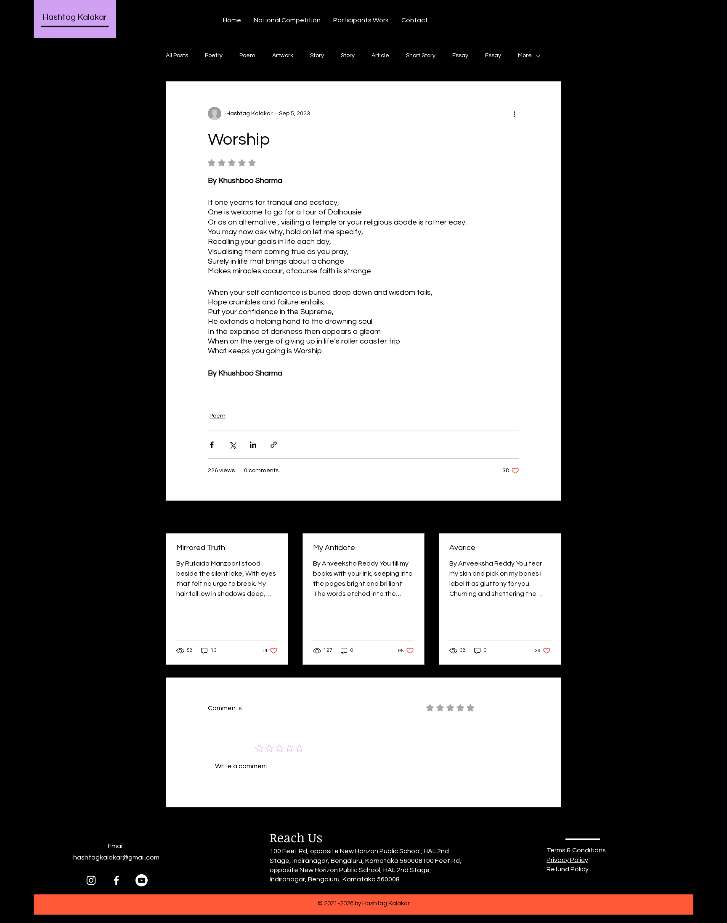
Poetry (214, 55)
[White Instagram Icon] (91, 880)
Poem (247, 55)
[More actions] (514, 113)
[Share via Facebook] (212, 445)
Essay (460, 55)
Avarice (462, 548)
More (525, 55)
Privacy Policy (567, 860)
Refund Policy (568, 869)
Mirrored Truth (200, 548)
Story (317, 55)
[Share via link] (274, 445)
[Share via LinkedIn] (253, 445)
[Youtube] (141, 880)
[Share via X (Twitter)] (232, 445)
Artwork (282, 55)
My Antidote (334, 548)
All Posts (177, 55)
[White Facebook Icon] (116, 880)
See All (552, 518)
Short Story (420, 55)
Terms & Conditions (576, 850)
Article (380, 55)
